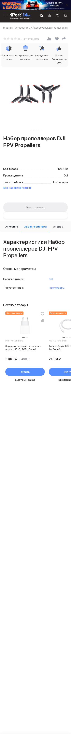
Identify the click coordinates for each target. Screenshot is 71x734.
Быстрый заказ (25, 379)
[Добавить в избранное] (42, 314)
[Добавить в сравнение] (42, 320)
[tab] (11, 226)
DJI (51, 279)
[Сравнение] (49, 16)
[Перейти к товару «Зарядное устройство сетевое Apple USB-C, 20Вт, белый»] (25, 326)
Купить (25, 371)
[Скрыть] (66, 5)
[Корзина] (65, 16)
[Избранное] (57, 16)
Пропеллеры (56, 287)
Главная (8, 27)
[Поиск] (41, 16)
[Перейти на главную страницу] (20, 16)
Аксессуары (22, 27)
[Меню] (5, 16)
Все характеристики (17, 187)
